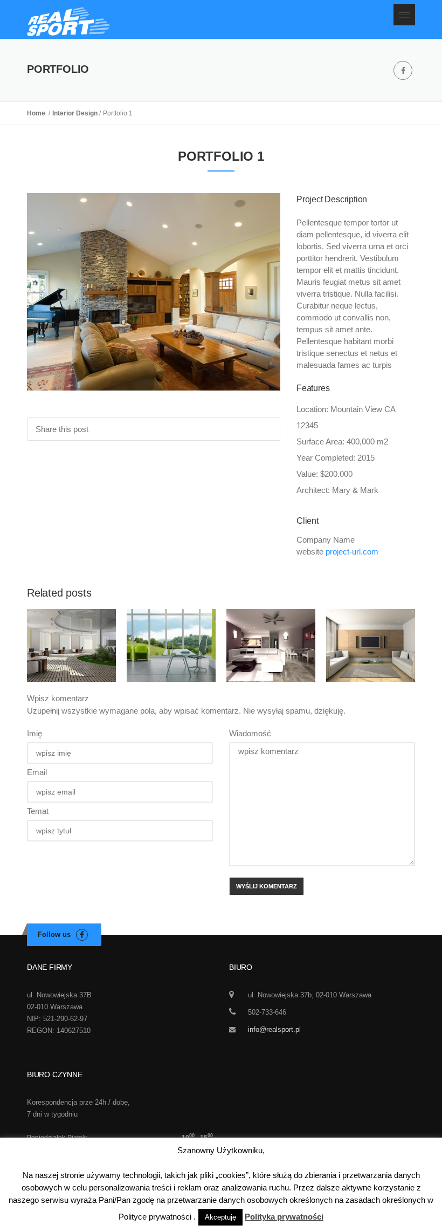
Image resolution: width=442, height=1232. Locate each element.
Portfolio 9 (371, 624)
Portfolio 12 (171, 624)
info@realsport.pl (274, 1029)
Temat (38, 811)
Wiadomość (250, 733)
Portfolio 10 (271, 624)
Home (38, 113)
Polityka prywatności (284, 1216)
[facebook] (402, 70)
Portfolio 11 (71, 624)
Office (71, 647)
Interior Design (75, 113)
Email (37, 772)
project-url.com (352, 551)
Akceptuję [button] (220, 1217)
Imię (34, 733)
